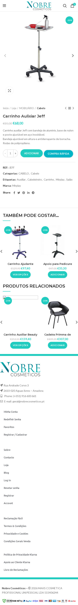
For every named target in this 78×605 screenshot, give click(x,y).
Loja (14, 108)
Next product (73, 108)
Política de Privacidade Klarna (20, 554)
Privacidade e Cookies (16, 533)
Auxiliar (21, 179)
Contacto (9, 457)
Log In (7, 480)
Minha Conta (11, 411)
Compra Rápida (58, 153)
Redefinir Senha (12, 419)
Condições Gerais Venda (17, 541)
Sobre (7, 449)
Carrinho (49, 179)
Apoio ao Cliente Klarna (17, 562)
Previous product (66, 108)
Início (6, 108)
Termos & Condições (15, 525)
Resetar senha (11, 487)
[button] (57, 274)
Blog (6, 472)
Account (8, 503)
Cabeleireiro (34, 179)
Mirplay (60, 179)
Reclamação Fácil (13, 518)
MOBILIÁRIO (26, 108)
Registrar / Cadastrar (15, 434)
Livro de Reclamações (16, 569)
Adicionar (31, 153)
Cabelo (41, 108)
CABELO (24, 173)
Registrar (9, 495)
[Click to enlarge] (9, 90)
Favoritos (9, 426)
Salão (69, 179)
